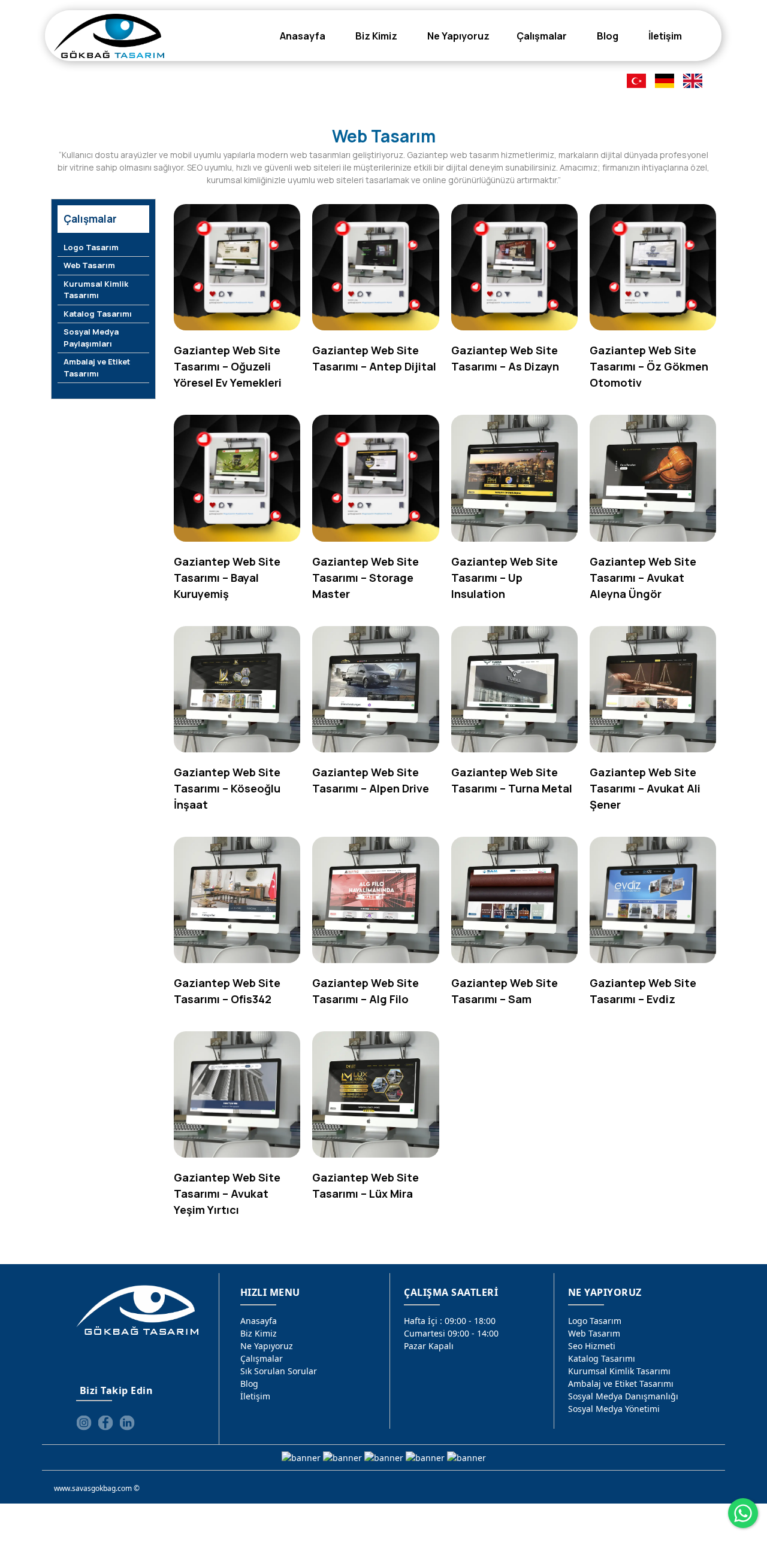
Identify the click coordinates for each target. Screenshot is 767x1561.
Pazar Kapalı (429, 1346)
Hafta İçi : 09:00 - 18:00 (450, 1320)
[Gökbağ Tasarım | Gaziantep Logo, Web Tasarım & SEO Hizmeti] (109, 36)
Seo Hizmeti (591, 1346)
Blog (249, 1383)
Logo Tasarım (91, 247)
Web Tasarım (89, 265)
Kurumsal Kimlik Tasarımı (96, 289)
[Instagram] (84, 1423)
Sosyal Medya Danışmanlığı (623, 1396)
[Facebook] (105, 1423)
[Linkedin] (127, 1423)
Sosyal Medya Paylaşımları (91, 337)
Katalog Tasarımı (98, 313)
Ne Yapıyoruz (266, 1346)
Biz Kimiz (258, 1333)
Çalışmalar (261, 1358)
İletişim (255, 1396)
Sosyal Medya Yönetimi (614, 1408)
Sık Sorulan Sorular (278, 1371)
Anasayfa (258, 1320)
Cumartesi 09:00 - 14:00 (451, 1333)
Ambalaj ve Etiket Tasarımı (97, 367)
